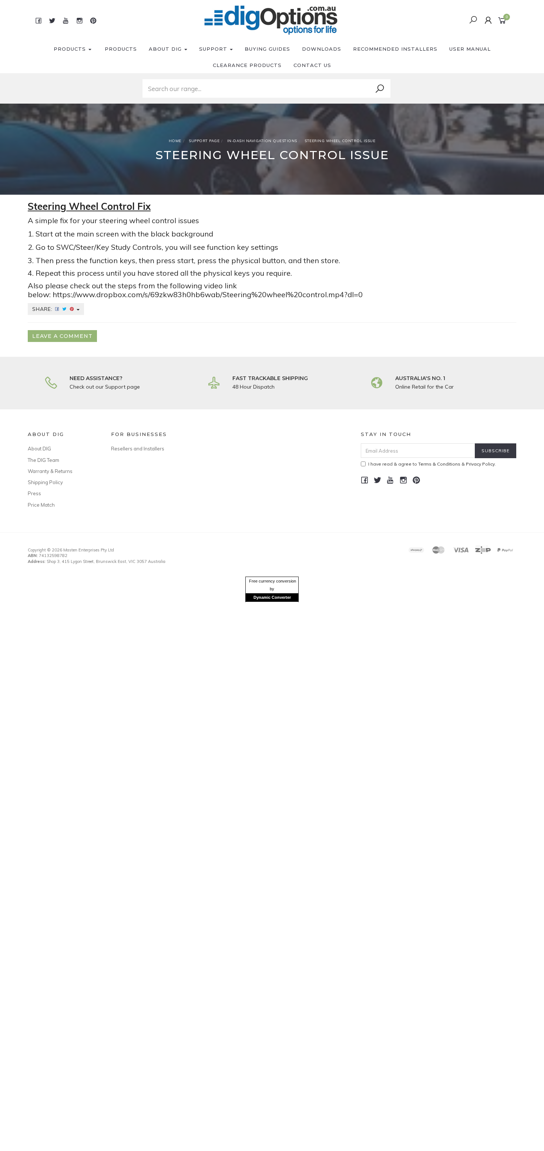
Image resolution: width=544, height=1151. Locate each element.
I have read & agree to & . (432, 464)
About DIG (166, 49)
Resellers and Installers (137, 449)
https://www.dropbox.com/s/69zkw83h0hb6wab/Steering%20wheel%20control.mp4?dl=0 (208, 294)
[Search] (380, 89)
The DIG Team (43, 460)
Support (214, 49)
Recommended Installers (395, 49)
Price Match (41, 505)
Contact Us (312, 65)
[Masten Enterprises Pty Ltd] (271, 20)
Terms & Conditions (439, 464)
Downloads (321, 49)
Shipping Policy (45, 482)
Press (34, 493)
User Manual (470, 49)
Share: (43, 309)
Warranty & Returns (50, 471)
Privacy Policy (480, 464)
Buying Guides (267, 49)
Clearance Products (247, 65)
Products (71, 49)
